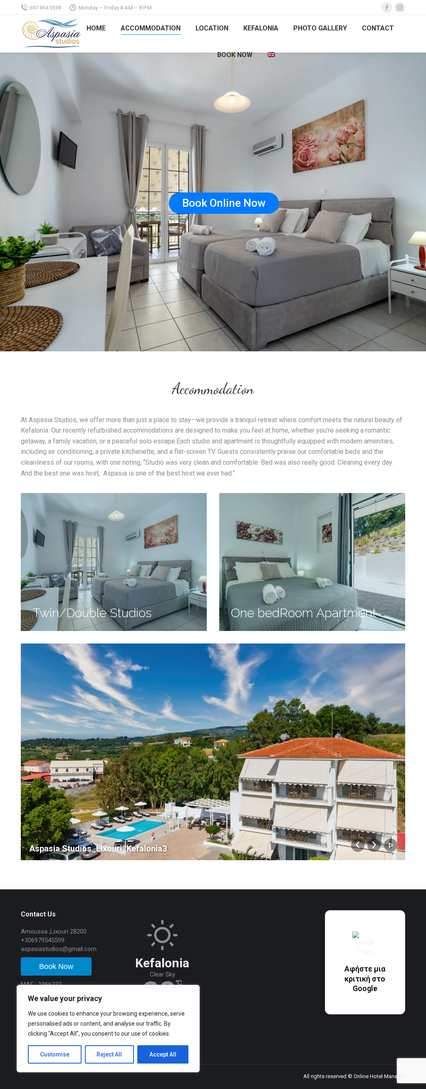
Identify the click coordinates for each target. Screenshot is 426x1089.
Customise (54, 1054)
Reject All (109, 1054)
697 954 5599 (45, 8)
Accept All (162, 1054)
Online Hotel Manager (379, 1076)
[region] (108, 1028)
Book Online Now (223, 203)
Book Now (56, 966)
